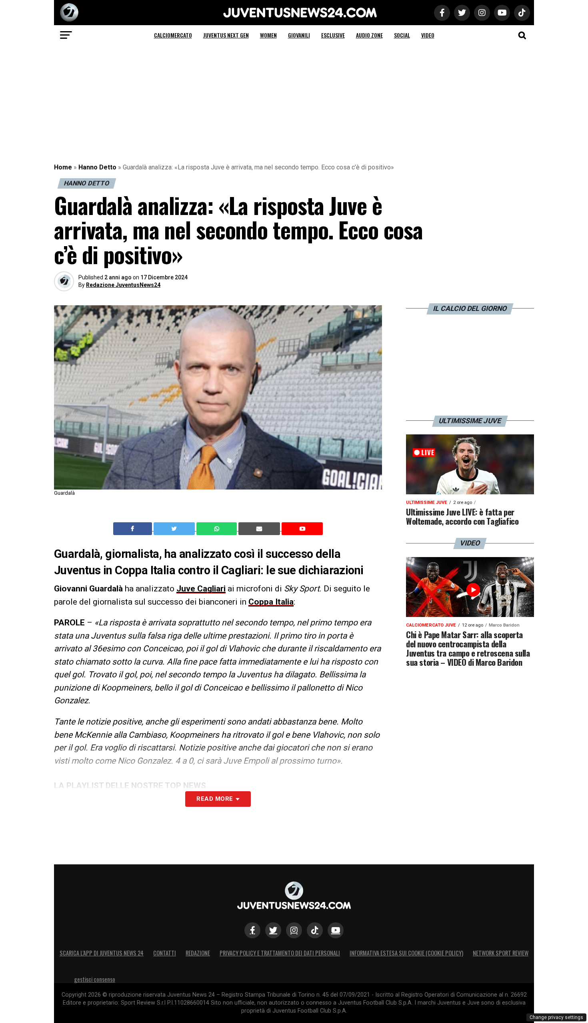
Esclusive (333, 35)
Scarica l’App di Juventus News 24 (102, 953)
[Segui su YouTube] (336, 930)
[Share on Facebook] (133, 528)
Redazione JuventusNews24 (123, 285)
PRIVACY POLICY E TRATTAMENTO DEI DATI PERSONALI (280, 953)
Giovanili (299, 35)
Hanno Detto (97, 167)
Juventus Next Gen (226, 35)
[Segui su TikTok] (315, 930)
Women (268, 35)
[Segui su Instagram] (294, 930)
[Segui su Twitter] (273, 930)
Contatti (164, 953)
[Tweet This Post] (175, 528)
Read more (214, 798)
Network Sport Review (500, 953)
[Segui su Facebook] (252, 930)
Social (402, 35)
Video (427, 35)
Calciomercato (173, 35)
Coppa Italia (271, 602)
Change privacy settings (556, 1017)
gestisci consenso (94, 979)
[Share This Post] (217, 528)
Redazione (198, 953)
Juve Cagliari (201, 588)
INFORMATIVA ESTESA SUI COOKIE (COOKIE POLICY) (406, 953)
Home (63, 167)
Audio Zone (369, 35)
